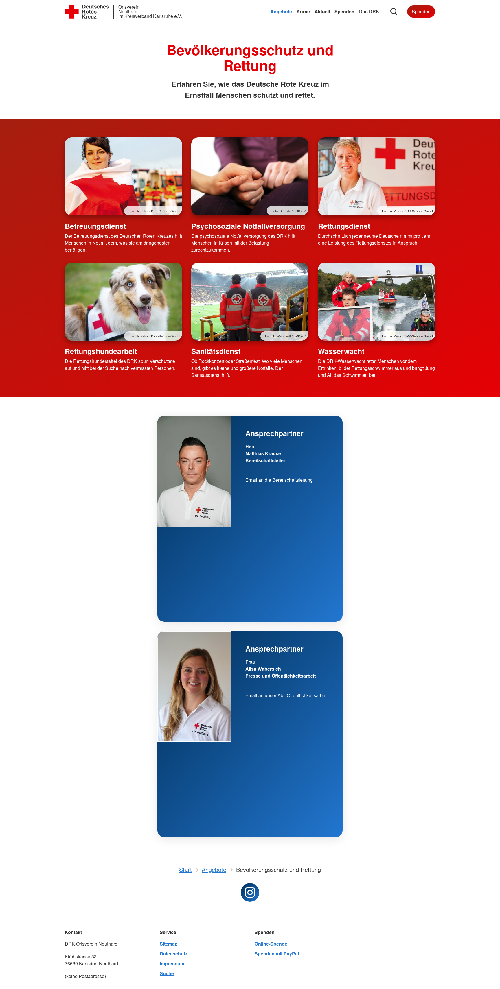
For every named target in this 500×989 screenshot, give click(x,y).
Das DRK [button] (369, 11)
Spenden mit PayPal (277, 953)
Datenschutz (174, 953)
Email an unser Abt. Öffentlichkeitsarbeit (286, 695)
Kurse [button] (303, 11)
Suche (167, 973)
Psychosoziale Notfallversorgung (248, 226)
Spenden (421, 11)
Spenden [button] (344, 11)
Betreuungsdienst (95, 226)
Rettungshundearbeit (101, 351)
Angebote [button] (281, 11)
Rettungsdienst (344, 226)
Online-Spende (271, 943)
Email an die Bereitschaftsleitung (279, 480)
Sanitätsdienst (215, 351)
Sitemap (169, 943)
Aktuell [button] (322, 11)
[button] (393, 11)
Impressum (172, 963)
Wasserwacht (341, 351)
